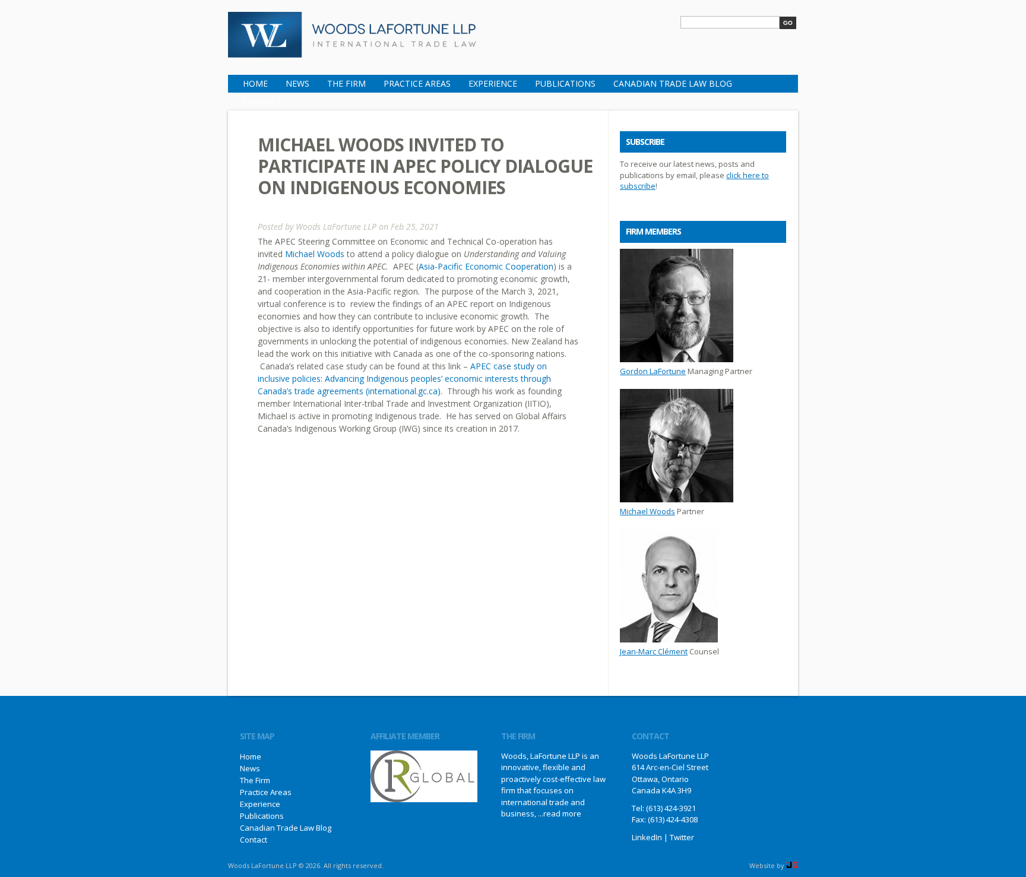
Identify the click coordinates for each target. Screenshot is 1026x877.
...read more (559, 813)
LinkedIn (647, 837)
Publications (565, 83)
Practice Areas (417, 83)
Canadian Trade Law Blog (672, 83)
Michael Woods (314, 253)
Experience (492, 83)
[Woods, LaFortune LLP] (352, 50)
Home (255, 83)
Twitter (682, 837)
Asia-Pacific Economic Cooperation (486, 266)
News (297, 83)
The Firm (346, 83)
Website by (767, 865)
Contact (263, 101)
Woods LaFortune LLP (336, 226)
